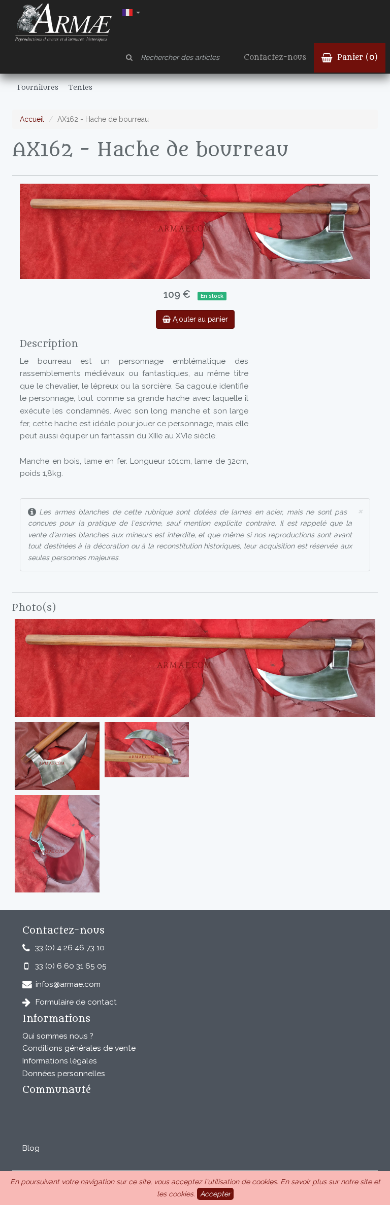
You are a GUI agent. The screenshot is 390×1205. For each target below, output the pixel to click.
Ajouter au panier (199, 319)
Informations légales (59, 1060)
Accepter (215, 1194)
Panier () (356, 57)
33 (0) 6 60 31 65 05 (71, 966)
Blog (31, 1148)
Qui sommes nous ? (57, 1036)
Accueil (32, 119)
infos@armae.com (68, 984)
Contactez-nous (275, 57)
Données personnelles (63, 1073)
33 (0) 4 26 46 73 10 (70, 947)
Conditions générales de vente (79, 1048)
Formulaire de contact (76, 1002)
